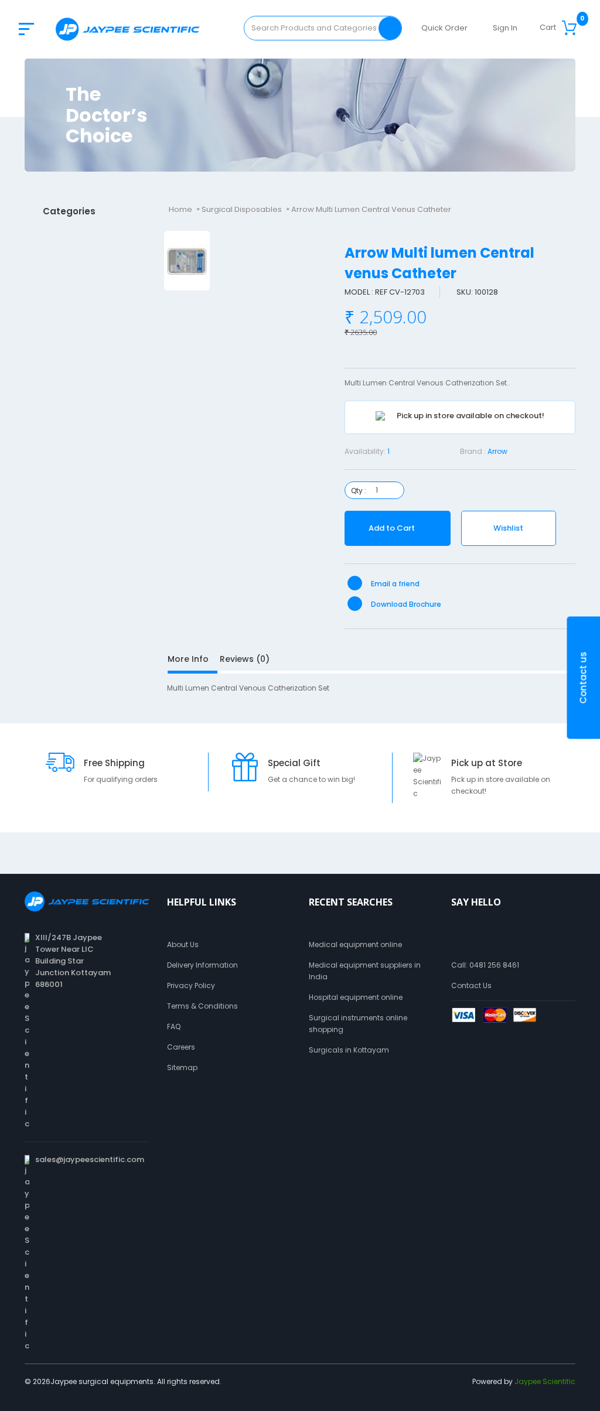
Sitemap (182, 1067)
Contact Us (471, 985)
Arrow (497, 451)
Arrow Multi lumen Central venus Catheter (371, 209)
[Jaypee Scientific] (128, 29)
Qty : (358, 491)
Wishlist (508, 528)
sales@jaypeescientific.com (89, 1159)
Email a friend (394, 584)
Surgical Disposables (242, 209)
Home (180, 209)
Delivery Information (202, 965)
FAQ (173, 1026)
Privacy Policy (191, 985)
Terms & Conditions (202, 1006)
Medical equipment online (355, 944)
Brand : (473, 451)
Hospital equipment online (356, 997)
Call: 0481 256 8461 (485, 965)
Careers (181, 1047)
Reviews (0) (245, 659)
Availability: (365, 451)
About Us (183, 944)
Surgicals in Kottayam (349, 1050)
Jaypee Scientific (544, 1381)
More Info (188, 659)
